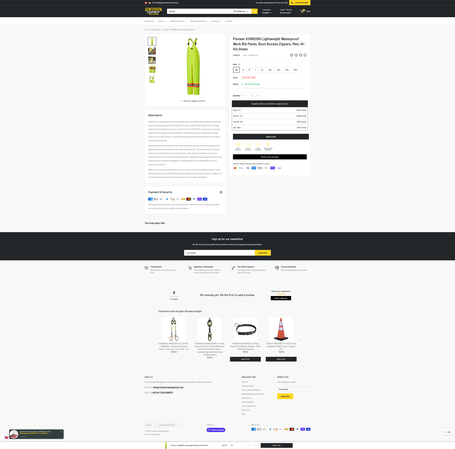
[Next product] (300, 339)
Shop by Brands (177, 21)
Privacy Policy (248, 386)
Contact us (246, 398)
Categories (149, 21)
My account (285, 12)
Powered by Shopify (152, 434)
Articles (228, 21)
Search (245, 382)
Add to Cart (245, 359)
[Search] (255, 11)
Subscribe (262, 253)
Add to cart (271, 136)
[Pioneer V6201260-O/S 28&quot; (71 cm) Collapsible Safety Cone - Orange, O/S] (281, 329)
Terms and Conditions (251, 390)
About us (245, 410)
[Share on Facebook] (291, 55)
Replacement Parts (198, 21)
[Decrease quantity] (244, 95)
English (148, 425)
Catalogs (215, 21)
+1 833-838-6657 (301, 2)
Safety (161, 21)
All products (156, 29)
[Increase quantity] (257, 95)
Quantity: (237, 95)
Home (147, 29)
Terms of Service (249, 406)
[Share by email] (305, 55)
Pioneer (236, 55)
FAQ (243, 414)
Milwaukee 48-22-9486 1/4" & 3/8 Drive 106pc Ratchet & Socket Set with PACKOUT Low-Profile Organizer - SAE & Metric (34, 433)
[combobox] (240, 445)
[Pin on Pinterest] (296, 55)
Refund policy (247, 402)
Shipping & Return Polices (253, 394)
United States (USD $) (167, 425)
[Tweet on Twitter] (300, 55)
